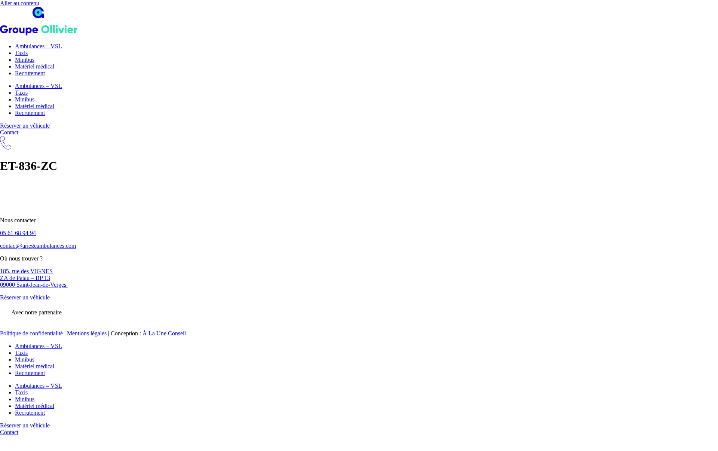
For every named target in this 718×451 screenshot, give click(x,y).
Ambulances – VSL (38, 46)
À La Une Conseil (164, 333)
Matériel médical (34, 66)
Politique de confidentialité (31, 333)
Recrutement (30, 73)
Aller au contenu (19, 3)
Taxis (21, 53)
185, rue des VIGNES (26, 271)
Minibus (24, 60)
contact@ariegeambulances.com (38, 246)
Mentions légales (87, 333)
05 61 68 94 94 (18, 233)
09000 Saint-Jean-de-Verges (34, 284)
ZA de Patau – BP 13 (25, 278)
